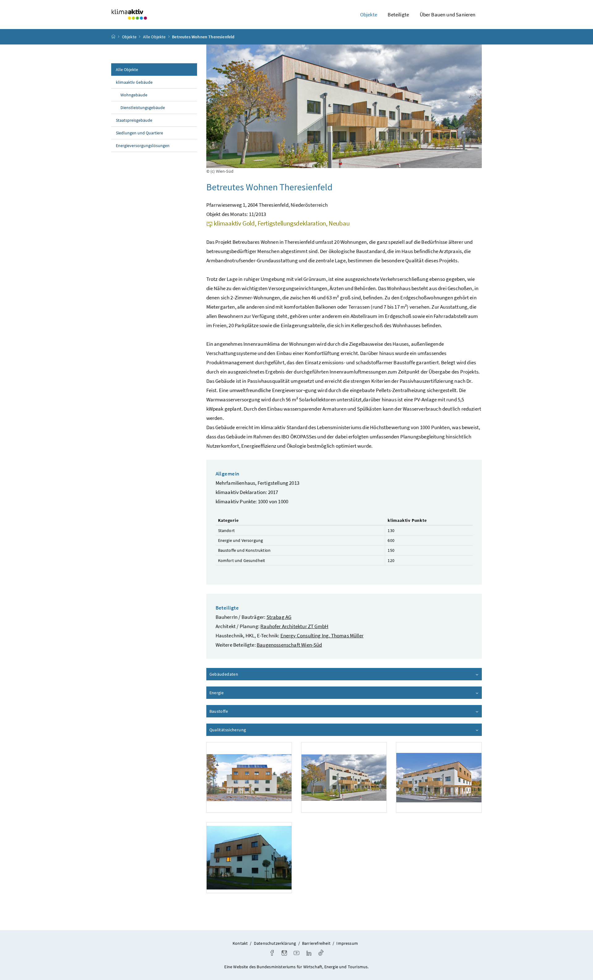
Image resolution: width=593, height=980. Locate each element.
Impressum (347, 943)
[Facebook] (272, 953)
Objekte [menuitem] (368, 14)
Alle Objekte (154, 37)
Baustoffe (236, 711)
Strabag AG (279, 617)
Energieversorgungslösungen (143, 145)
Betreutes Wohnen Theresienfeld (203, 37)
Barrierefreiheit (316, 943)
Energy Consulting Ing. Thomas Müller (322, 635)
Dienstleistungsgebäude (142, 107)
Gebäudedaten (241, 674)
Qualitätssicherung (245, 730)
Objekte (129, 37)
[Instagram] (284, 953)
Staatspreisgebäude (134, 120)
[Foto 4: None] (249, 857)
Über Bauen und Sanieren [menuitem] (448, 14)
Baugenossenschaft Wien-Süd (289, 644)
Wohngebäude (133, 95)
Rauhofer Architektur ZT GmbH (294, 626)
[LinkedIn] (309, 953)
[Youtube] (296, 953)
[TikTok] (321, 953)
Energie (234, 692)
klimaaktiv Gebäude (134, 82)
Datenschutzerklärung (275, 943)
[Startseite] (113, 37)
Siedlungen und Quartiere (139, 133)
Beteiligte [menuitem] (398, 14)
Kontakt (240, 943)
